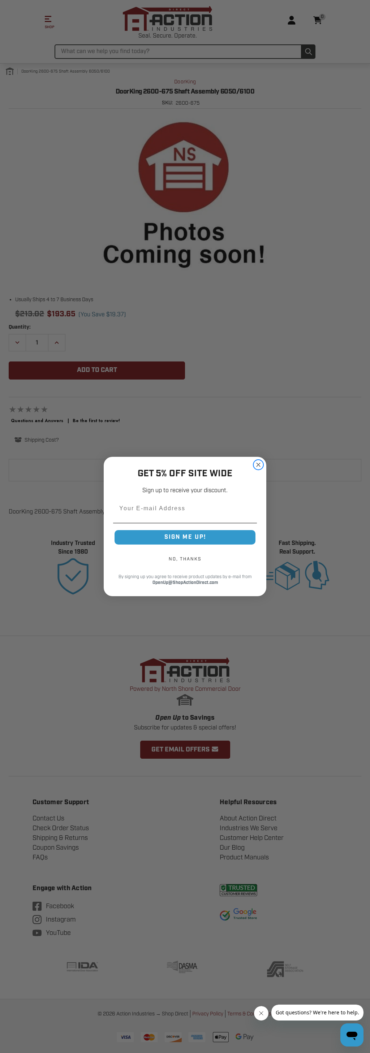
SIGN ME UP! (185, 537)
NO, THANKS (185, 559)
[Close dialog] (258, 464)
